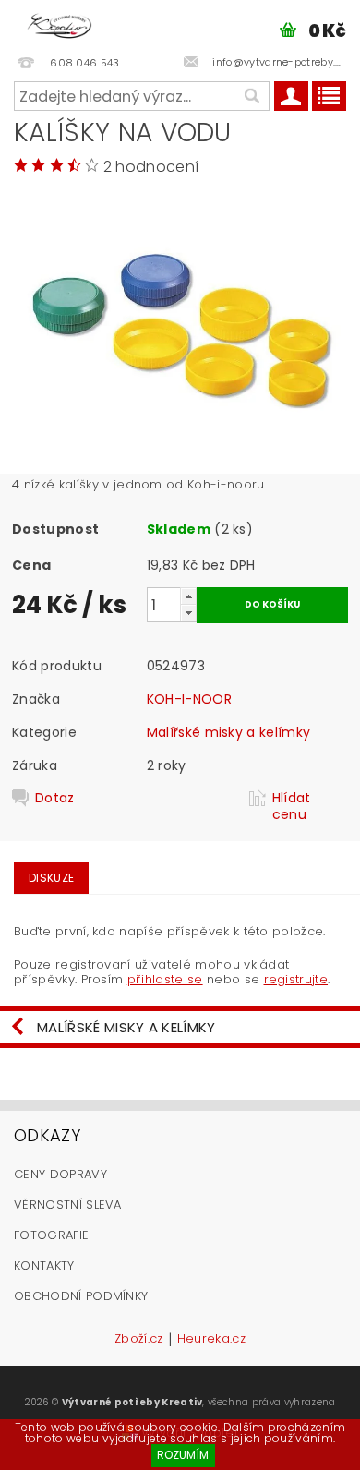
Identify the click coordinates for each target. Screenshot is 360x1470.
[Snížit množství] (188, 612)
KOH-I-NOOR (189, 699)
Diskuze (51, 878)
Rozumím (183, 1455)
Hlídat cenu (291, 806)
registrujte (296, 979)
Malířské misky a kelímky (229, 732)
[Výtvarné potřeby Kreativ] (59, 24)
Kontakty (44, 1265)
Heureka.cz (211, 1339)
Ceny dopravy (60, 1174)
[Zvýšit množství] (188, 596)
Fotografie (51, 1235)
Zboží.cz (138, 1339)
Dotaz (55, 798)
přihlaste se (165, 979)
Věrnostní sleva (68, 1204)
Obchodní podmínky (81, 1296)
